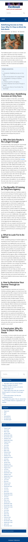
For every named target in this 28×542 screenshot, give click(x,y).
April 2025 (6, 448)
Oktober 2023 (7, 464)
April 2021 (6, 491)
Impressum (10, 540)
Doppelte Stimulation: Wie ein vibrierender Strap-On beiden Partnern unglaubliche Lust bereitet (14, 400)
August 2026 (7, 428)
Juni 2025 (6, 445)
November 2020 (8, 493)
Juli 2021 (6, 488)
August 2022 (7, 478)
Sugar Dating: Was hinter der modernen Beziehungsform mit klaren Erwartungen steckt (13, 392)
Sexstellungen (7, 419)
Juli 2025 (6, 443)
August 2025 (7, 442)
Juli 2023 (6, 469)
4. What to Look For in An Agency (11, 81)
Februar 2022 (7, 483)
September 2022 (8, 476)
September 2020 (8, 495)
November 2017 (8, 525)
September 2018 (8, 522)
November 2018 (8, 520)
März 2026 (6, 431)
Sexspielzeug (7, 418)
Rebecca (15, 31)
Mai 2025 (6, 447)
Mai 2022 (6, 481)
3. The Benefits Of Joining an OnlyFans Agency (12, 79)
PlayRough (14, 6)
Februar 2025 (7, 452)
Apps (5, 412)
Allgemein (21, 31)
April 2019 (6, 513)
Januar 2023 (7, 471)
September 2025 (8, 440)
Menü (3, 19)
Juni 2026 (6, 430)
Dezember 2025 (8, 435)
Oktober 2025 (7, 438)
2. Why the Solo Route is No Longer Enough (13, 76)
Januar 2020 (7, 502)
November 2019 (8, 505)
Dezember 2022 (8, 472)
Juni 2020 (6, 498)
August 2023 (7, 467)
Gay (5, 414)
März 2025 (6, 450)
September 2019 (8, 507)
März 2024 (6, 460)
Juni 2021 (6, 490)
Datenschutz (17, 540)
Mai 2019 (6, 512)
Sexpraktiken (7, 416)
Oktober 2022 (7, 474)
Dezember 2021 (8, 486)
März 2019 (6, 515)
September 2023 (8, 466)
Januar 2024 (7, 462)
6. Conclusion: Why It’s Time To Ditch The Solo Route (13, 88)
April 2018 (6, 524)
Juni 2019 (6, 510)
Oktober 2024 (7, 455)
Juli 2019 (6, 508)
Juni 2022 (6, 479)
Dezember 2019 (8, 503)
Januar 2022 (7, 484)
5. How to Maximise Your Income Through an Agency (14, 84)
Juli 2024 (6, 459)
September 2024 (8, 457)
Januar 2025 (7, 454)
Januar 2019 (7, 519)
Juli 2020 (6, 496)
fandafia (23, 159)
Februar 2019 (7, 517)
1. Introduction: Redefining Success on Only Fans (13, 74)
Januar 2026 (7, 433)
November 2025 (8, 436)
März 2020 (6, 500)
